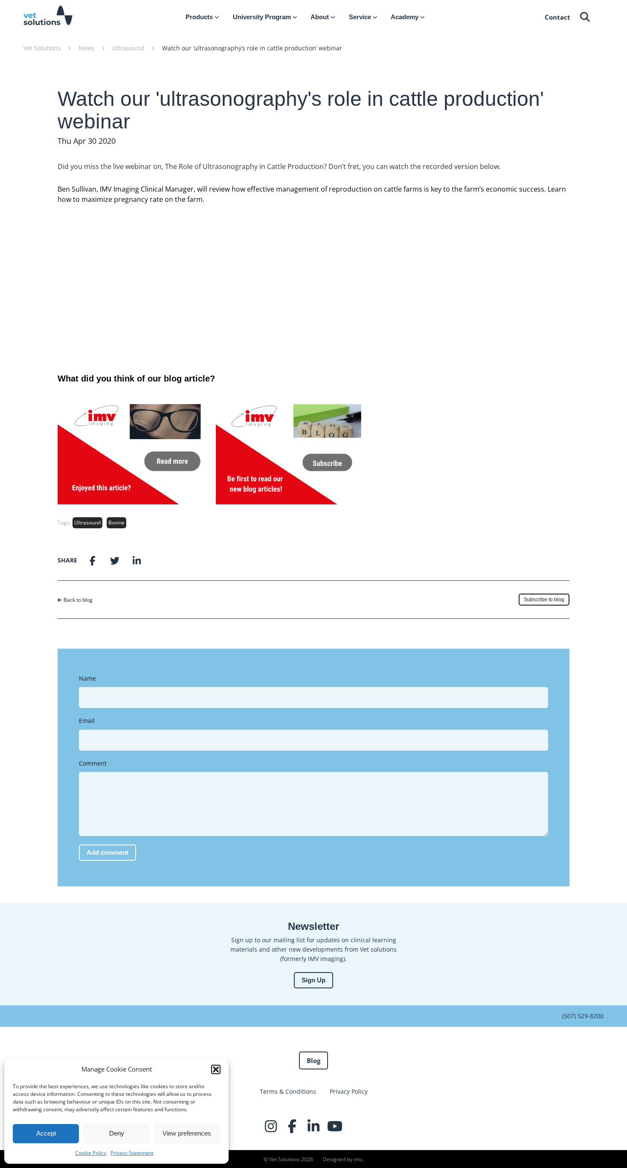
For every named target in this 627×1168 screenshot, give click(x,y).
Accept (46, 1133)
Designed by (343, 1159)
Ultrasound (87, 522)
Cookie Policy (90, 1152)
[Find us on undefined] (356, 1126)
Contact (557, 17)
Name (87, 678)
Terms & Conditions (288, 1091)
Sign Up (313, 980)
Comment (93, 763)
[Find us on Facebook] (292, 1126)
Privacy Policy (349, 1091)
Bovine (116, 522)
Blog (313, 1060)
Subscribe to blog (544, 600)
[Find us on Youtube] (334, 1126)
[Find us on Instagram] (270, 1126)
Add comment (107, 852)
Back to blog (77, 599)
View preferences (187, 1133)
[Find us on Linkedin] (313, 1126)
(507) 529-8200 (583, 1016)
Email (87, 721)
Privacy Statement (132, 1152)
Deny (116, 1133)
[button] (216, 1069)
